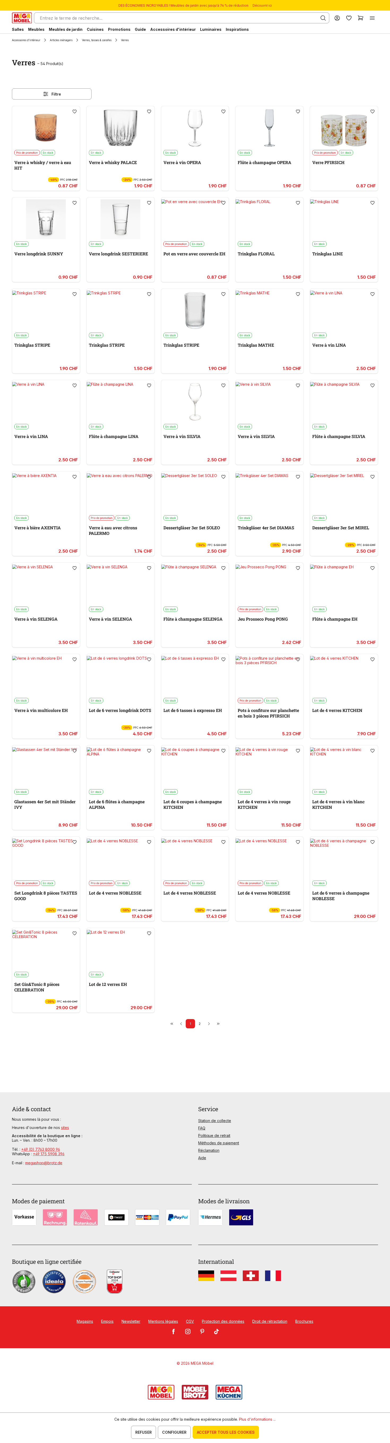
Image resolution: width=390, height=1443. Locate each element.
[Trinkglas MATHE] (269, 310)
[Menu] (372, 17)
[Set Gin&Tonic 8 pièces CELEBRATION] (46, 950)
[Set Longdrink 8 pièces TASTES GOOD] (46, 858)
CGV (190, 1321)
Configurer (174, 1432)
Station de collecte (214, 1120)
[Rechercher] (323, 18)
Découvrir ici (262, 5)
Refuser (143, 1432)
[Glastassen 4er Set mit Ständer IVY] (46, 767)
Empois (107, 1321)
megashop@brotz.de (43, 1163)
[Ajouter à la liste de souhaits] (74, 111)
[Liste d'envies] (349, 17)
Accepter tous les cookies (226, 1432)
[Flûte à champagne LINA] (120, 402)
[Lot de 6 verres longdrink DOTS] (120, 676)
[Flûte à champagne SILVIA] (344, 402)
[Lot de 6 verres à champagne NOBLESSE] (344, 858)
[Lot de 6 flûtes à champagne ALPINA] (120, 767)
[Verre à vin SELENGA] (46, 584)
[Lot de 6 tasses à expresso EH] (195, 676)
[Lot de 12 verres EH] (120, 950)
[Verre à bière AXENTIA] (46, 493)
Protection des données (223, 1321)
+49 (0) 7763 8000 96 (40, 1149)
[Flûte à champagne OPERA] (269, 128)
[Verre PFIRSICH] (344, 128)
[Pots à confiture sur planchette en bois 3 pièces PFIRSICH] (269, 676)
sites (65, 1127)
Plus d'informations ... (257, 1419)
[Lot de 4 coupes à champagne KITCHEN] (195, 767)
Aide (202, 1158)
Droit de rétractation (269, 1321)
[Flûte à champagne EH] (344, 584)
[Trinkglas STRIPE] (46, 310)
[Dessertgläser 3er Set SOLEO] (195, 493)
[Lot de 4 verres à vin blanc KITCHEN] (344, 767)
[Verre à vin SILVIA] (195, 402)
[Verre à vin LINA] (344, 310)
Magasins (85, 1321)
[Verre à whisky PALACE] (120, 128)
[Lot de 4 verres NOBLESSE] (120, 858)
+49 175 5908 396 (48, 1154)
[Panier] (360, 17)
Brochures (304, 1321)
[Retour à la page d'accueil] (22, 17)
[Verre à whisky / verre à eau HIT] (46, 128)
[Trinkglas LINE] (344, 219)
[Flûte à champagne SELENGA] (195, 584)
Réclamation (208, 1150)
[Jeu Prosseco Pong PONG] (269, 584)
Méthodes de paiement (218, 1143)
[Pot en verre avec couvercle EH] (195, 219)
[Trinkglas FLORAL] (269, 219)
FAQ (201, 1128)
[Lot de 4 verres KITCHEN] (344, 676)
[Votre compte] (337, 17)
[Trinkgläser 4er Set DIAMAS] (269, 493)
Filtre (56, 94)
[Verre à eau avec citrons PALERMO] (120, 493)
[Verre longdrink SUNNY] (46, 219)
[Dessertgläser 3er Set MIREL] (344, 493)
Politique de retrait (214, 1135)
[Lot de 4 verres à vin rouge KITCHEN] (269, 767)
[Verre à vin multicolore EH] (46, 676)
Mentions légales (163, 1321)
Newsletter (131, 1321)
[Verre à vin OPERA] (195, 128)
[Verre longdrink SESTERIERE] (120, 219)
